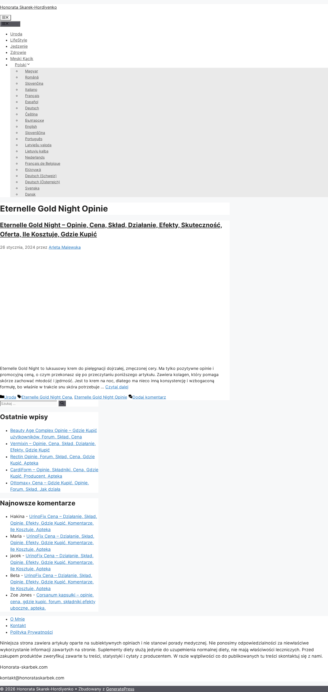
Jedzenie (19, 46)
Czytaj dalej (116, 386)
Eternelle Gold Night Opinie (100, 397)
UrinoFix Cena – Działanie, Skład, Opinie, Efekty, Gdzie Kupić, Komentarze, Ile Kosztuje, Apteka (53, 523)
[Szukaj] (62, 403)
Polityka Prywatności (31, 632)
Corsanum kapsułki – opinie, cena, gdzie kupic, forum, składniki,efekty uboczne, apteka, (52, 601)
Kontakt (18, 625)
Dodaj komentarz (149, 397)
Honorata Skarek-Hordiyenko (28, 7)
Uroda (16, 33)
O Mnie (17, 619)
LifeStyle (18, 40)
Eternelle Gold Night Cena (47, 397)
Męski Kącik (21, 58)
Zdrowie (18, 52)
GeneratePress (120, 688)
